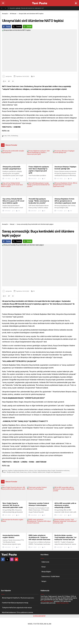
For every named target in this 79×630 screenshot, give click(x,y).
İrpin (35, 470)
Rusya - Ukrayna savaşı (9, 472)
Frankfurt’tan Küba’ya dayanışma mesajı (15, 603)
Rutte (17, 472)
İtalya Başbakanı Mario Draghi (46, 470)
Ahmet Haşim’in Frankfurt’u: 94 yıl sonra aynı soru (18, 598)
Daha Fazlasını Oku (62, 603)
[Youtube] (16, 559)
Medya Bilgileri (46, 571)
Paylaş (8, 26)
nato (5, 135)
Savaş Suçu (23, 472)
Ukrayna (34, 472)
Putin (9, 135)
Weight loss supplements (53, 472)
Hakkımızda (45, 562)
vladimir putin (41, 472)
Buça (5, 470)
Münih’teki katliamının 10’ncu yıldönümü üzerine (17, 612)
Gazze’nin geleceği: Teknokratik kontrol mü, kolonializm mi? (27, 8)
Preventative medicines (62, 470)
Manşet (12, 224)
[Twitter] (7, 559)
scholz (29, 472)
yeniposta (9, 76)
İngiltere (10, 470)
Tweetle (18, 26)
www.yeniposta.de (47, 601)
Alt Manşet (13, 13)
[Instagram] (12, 559)
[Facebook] (3, 559)
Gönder (29, 26)
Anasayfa (5, 13)
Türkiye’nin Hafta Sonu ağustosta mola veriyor (17, 607)
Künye (44, 567)
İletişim (44, 581)
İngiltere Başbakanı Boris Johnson (23, 470)
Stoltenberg (14, 135)
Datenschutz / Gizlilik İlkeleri (51, 576)
